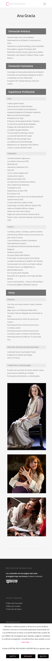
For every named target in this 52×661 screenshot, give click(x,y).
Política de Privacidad (14, 603)
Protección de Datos (13, 609)
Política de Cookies (13, 606)
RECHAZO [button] (28, 656)
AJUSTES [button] (43, 656)
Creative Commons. (35, 576)
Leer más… (26, 642)
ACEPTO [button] (12, 656)
